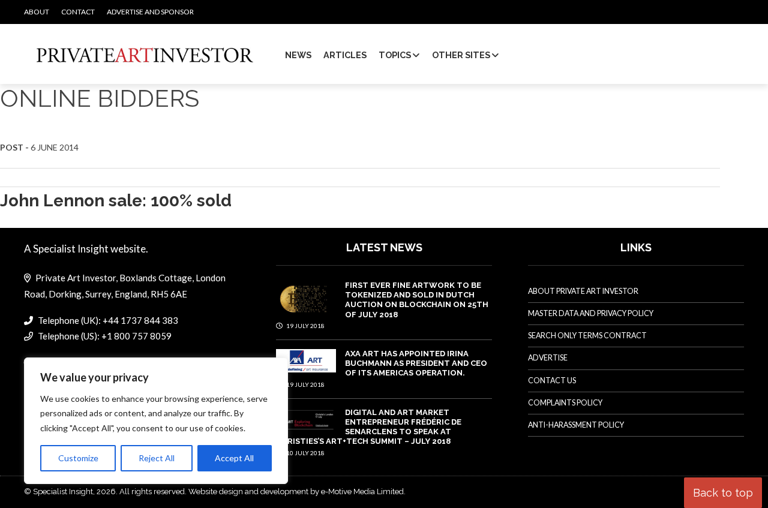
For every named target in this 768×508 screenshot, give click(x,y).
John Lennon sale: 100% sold (116, 201)
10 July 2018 (305, 452)
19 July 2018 (305, 325)
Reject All (157, 458)
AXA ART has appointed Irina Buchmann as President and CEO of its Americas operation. (416, 363)
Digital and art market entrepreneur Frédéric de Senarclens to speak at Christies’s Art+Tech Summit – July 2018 (368, 427)
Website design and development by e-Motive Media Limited (296, 491)
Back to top (723, 492)
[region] (156, 421)
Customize (78, 458)
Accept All (234, 458)
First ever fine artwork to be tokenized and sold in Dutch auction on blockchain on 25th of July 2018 (416, 300)
